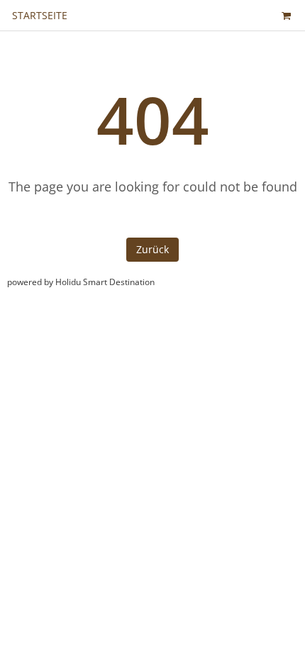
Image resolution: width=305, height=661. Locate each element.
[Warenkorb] (286, 15)
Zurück (152, 249)
